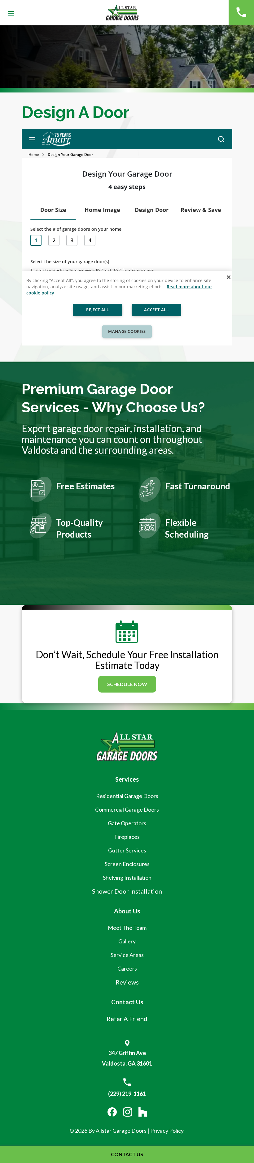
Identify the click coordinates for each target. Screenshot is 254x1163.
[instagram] (127, 1112)
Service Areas (127, 954)
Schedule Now (127, 684)
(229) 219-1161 (127, 1093)
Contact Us (127, 1002)
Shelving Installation (127, 877)
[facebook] (112, 1112)
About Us (127, 911)
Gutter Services (127, 850)
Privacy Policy (167, 1130)
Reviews (127, 982)
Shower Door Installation (127, 891)
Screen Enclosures (127, 863)
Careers (127, 968)
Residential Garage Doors (127, 795)
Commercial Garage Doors (127, 809)
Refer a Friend (127, 1018)
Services (127, 779)
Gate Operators (127, 823)
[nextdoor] (142, 1112)
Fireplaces (127, 836)
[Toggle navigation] (11, 13)
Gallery (127, 941)
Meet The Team (127, 927)
